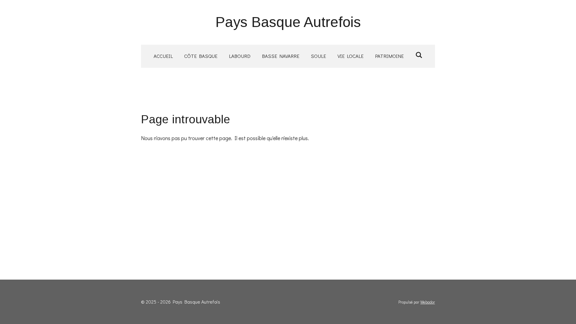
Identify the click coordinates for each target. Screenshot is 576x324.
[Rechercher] (419, 55)
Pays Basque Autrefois (288, 22)
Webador (427, 302)
